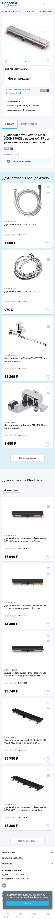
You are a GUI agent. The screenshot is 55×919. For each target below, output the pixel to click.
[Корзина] (48, 915)
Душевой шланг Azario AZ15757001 (23, 291)
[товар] (27, 200)
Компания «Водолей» (12, 858)
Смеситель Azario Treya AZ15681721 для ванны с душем (25, 359)
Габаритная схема (21, 161)
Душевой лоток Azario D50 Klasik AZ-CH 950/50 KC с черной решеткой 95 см (25, 741)
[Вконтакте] (4, 885)
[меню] (51, 4)
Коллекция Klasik (13, 93)
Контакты (7, 864)
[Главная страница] (9, 4)
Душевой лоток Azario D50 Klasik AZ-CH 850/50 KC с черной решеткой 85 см (25, 809)
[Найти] (44, 4)
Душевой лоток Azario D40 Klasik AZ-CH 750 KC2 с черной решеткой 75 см (25, 607)
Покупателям (8, 853)
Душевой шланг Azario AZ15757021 (23, 224)
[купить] (48, 243)
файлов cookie (41, 897)
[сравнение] (6, 61)
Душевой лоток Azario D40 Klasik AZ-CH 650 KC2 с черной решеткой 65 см (25, 674)
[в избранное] (47, 61)
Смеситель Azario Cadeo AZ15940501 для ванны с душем (26, 426)
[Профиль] (7, 915)
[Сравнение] (21, 915)
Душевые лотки (11, 490)
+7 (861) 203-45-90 (12, 870)
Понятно (27, 903)
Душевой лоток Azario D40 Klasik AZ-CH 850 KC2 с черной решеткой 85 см (25, 540)
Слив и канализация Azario (18, 89)
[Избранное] (34, 915)
